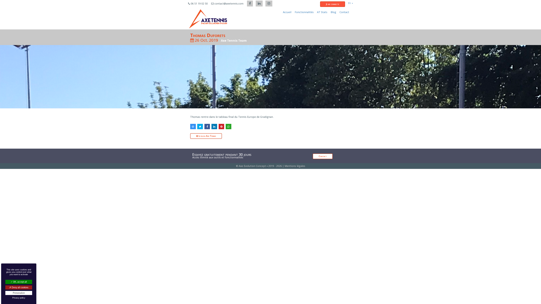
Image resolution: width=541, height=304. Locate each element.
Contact (323, 156)
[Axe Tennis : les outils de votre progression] (208, 18)
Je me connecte (332, 4)
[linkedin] (259, 3)
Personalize (19, 293)
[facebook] (250, 3)
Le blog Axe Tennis (207, 136)
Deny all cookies (19, 287)
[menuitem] (287, 12)
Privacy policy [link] (18, 298)
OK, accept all (19, 282)
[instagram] (269, 3)
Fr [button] (350, 3)
